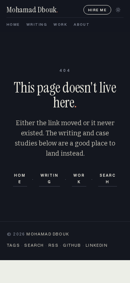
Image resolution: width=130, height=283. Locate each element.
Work (79, 178)
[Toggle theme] (118, 9)
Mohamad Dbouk (47, 234)
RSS (53, 245)
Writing (49, 178)
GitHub (72, 245)
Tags (13, 245)
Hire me (97, 9)
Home (20, 178)
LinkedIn (97, 245)
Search (108, 178)
